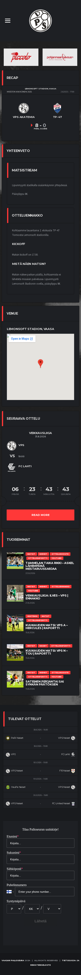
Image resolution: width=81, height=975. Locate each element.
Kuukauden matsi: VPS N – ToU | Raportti (47, 652)
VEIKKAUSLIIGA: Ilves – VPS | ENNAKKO (47, 597)
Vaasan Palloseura (13, 960)
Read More (41, 515)
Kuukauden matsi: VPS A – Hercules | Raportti (47, 626)
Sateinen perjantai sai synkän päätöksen (45, 683)
